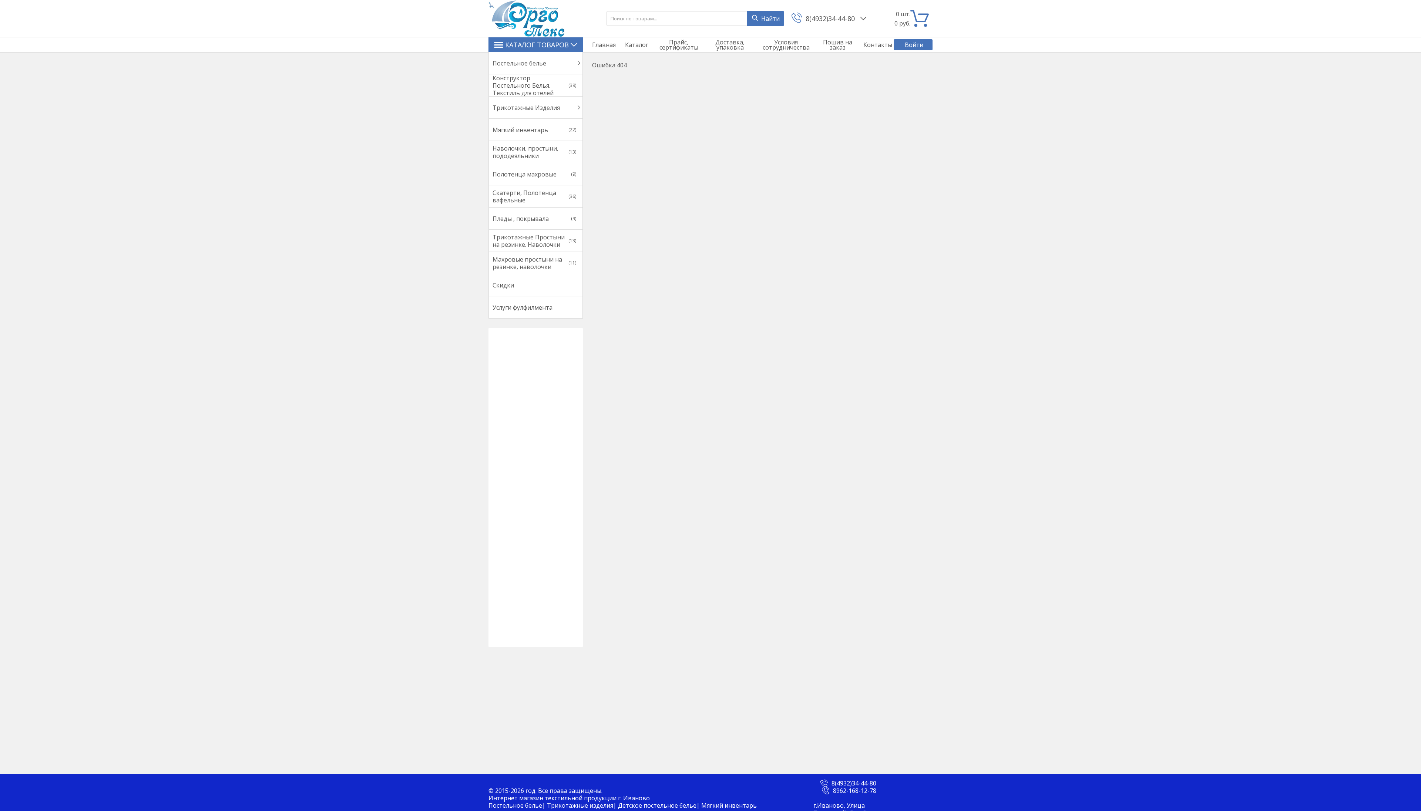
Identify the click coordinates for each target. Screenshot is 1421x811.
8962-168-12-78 (854, 790)
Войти (914, 45)
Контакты (877, 45)
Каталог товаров (537, 44)
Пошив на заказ (837, 44)
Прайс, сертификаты (678, 44)
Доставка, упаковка (730, 44)
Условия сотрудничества (786, 44)
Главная (604, 45)
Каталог (636, 45)
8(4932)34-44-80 (831, 18)
